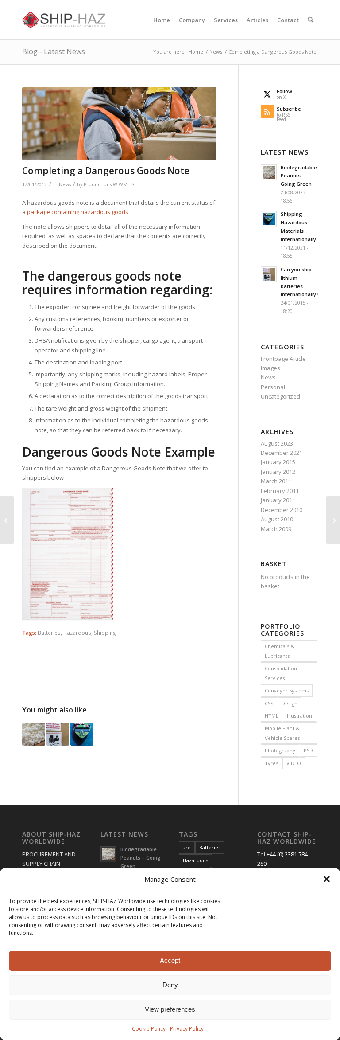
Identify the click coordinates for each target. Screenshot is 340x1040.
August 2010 (277, 519)
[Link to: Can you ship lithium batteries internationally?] (58, 734)
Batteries (49, 632)
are (187, 847)
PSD (308, 750)
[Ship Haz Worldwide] (64, 19)
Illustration (299, 715)
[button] (326, 879)
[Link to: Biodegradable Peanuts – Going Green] (33, 734)
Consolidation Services (281, 673)
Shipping (105, 632)
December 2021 (281, 453)
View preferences (170, 1009)
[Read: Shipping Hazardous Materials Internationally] (269, 219)
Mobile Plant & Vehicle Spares (282, 733)
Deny (170, 985)
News (65, 184)
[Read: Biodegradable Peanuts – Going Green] (269, 172)
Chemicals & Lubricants (279, 651)
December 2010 (281, 510)
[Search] (310, 19)
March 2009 (276, 529)
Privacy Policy (187, 1028)
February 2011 (280, 491)
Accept (170, 960)
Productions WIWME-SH (111, 184)
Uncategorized (280, 396)
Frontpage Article (283, 359)
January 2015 (278, 462)
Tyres (271, 763)
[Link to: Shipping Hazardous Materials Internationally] (81, 734)
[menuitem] (161, 19)
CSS (269, 703)
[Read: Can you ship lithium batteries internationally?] (269, 274)
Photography (280, 750)
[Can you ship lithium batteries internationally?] (333, 520)
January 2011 (278, 500)
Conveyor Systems (287, 690)
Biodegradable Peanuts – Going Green (299, 176)
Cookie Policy (149, 1028)
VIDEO (293, 763)
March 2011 (276, 481)
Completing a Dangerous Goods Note (105, 170)
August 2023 (277, 443)
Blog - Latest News (53, 51)
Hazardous (77, 632)
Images (270, 368)
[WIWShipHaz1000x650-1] (119, 123)
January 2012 (278, 472)
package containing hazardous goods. (78, 212)
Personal (273, 387)
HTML (271, 715)
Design (290, 703)
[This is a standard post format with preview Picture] (7, 520)
